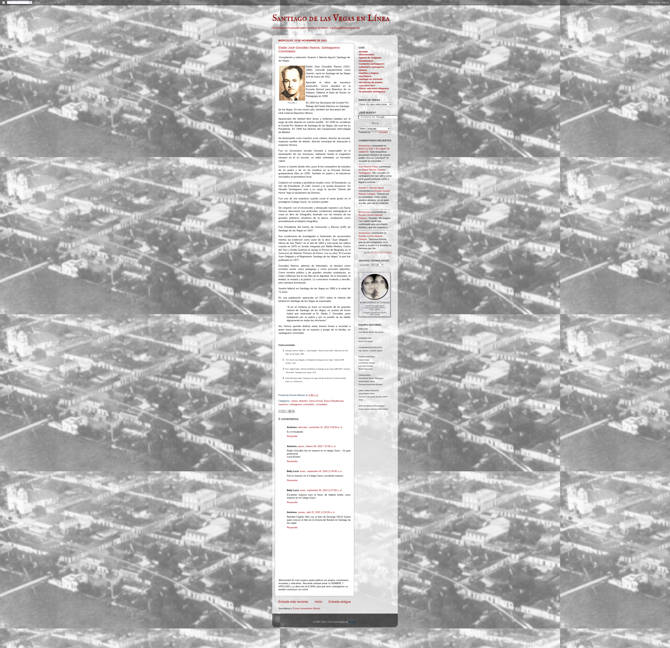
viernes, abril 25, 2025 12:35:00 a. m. (316, 512)
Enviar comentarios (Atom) (306, 608)
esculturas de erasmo (371, 82)
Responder (292, 436)
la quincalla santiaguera (372, 91)
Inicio (318, 601)
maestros (283, 404)
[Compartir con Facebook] (290, 411)
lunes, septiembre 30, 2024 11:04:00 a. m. (321, 471)
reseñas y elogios (368, 73)
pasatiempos (366, 61)
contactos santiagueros (372, 64)
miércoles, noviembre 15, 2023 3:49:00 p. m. (320, 427)
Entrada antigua (340, 601)
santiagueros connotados (302, 404)
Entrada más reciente (293, 601)
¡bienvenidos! (366, 54)
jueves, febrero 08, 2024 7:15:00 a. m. (317, 446)
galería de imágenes (370, 58)
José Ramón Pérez (368, 166)
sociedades (321, 404)
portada (363, 51)
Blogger (352, 622)
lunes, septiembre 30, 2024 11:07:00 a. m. (321, 490)
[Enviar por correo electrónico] (280, 411)
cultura (294, 401)
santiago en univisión (371, 79)
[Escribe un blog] (283, 411)
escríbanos (365, 76)
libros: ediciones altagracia (374, 88)
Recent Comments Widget (381, 253)
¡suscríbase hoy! (367, 85)
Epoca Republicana (334, 401)
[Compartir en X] (286, 411)
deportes (303, 401)
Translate (383, 132)
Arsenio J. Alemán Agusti (371, 188)
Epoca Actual (316, 401)
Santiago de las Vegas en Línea (331, 18)
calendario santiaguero (371, 67)
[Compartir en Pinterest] (293, 411)
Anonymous (365, 146)
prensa (363, 70)
